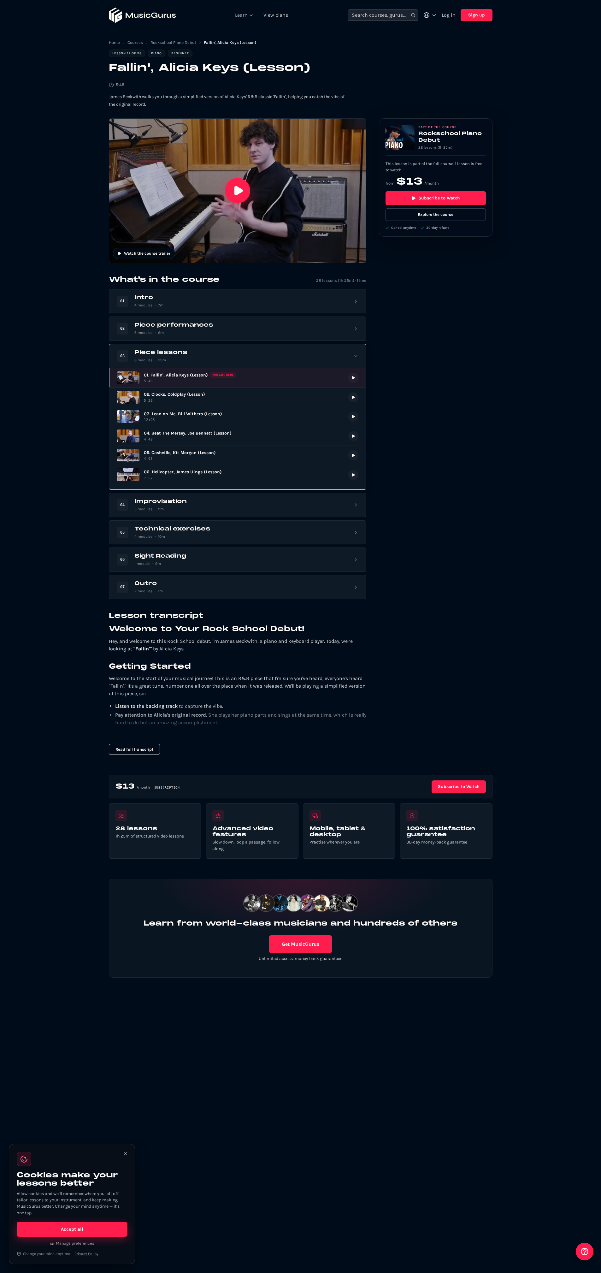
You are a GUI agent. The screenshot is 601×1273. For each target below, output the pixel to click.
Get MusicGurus (300, 944)
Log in (449, 15)
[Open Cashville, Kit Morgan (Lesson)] (237, 455)
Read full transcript (134, 749)
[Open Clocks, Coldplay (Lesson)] (237, 397)
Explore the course (435, 214)
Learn (241, 15)
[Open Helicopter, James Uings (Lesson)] (237, 474)
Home (114, 42)
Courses (135, 42)
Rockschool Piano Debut (173, 42)
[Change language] (430, 15)
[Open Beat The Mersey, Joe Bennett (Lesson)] (237, 436)
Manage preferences (75, 1243)
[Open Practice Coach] (584, 1251)
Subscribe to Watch (439, 198)
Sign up (476, 15)
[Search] (413, 15)
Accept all (72, 1229)
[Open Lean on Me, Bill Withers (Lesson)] (237, 416)
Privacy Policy (86, 1254)
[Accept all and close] (125, 1153)
